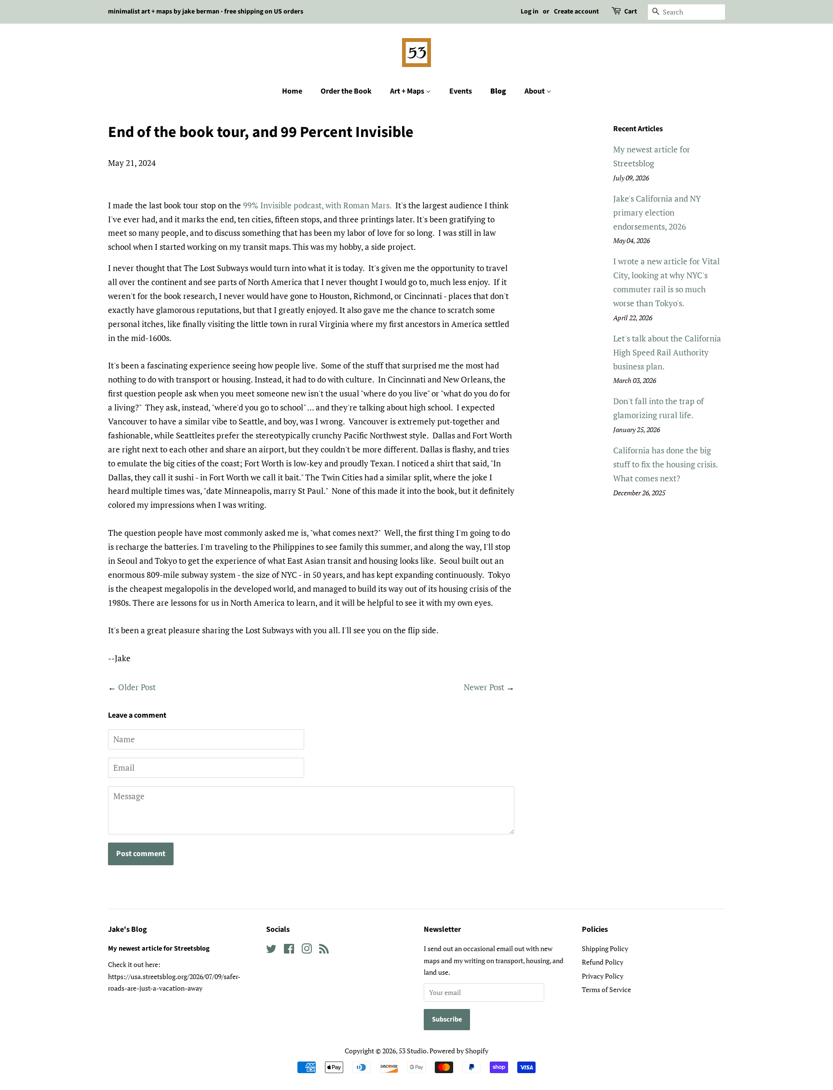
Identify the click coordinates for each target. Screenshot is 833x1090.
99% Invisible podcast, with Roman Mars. (317, 205)
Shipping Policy (605, 948)
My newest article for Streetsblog (159, 948)
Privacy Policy (602, 976)
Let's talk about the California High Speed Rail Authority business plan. (667, 352)
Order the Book (346, 91)
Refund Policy (602, 962)
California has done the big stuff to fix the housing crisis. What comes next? (665, 464)
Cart (630, 11)
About (535, 91)
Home (292, 91)
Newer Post (484, 687)
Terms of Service (606, 989)
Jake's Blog (127, 929)
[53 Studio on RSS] (324, 950)
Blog (498, 91)
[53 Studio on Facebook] (289, 950)
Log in (529, 11)
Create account (576, 11)
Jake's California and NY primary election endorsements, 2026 (657, 212)
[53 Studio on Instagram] (306, 950)
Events (460, 91)
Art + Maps (408, 91)
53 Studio (413, 1050)
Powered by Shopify (459, 1050)
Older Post (137, 687)
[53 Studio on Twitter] (271, 950)
